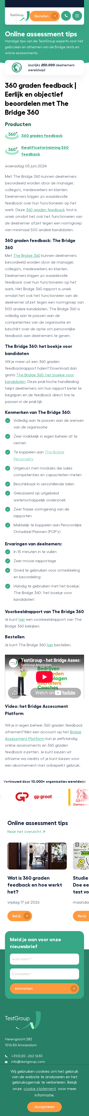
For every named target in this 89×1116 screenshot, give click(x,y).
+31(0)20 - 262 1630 (27, 1056)
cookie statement (39, 1089)
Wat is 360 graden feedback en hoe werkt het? (34, 884)
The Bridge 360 (26, 256)
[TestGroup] (20, 16)
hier (22, 620)
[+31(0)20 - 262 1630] (66, 16)
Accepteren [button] (45, 1107)
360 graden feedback (45, 210)
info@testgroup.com (28, 1062)
